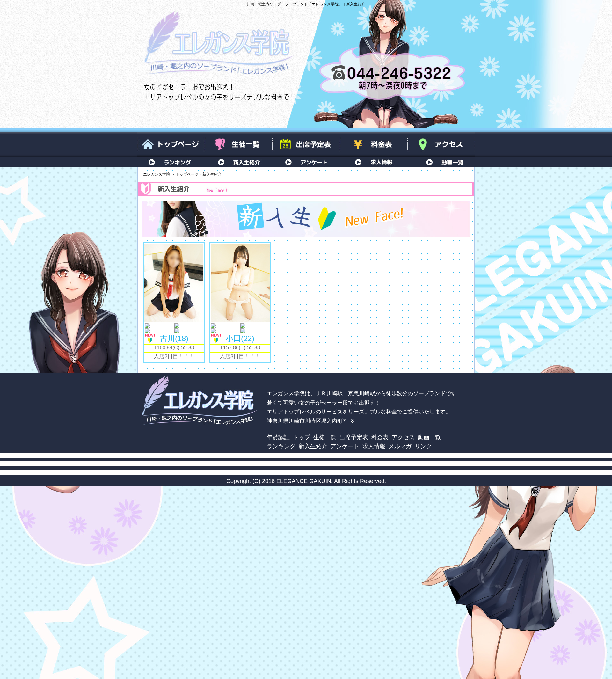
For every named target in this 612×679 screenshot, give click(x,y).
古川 (173, 338)
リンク (423, 446)
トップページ (171, 144)
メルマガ (400, 446)
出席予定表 (306, 144)
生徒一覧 (238, 144)
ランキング (171, 162)
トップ (301, 437)
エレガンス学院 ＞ (159, 174)
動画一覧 (441, 162)
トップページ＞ (189, 174)
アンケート (306, 162)
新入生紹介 (238, 162)
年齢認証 (278, 437)
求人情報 (373, 162)
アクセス (441, 144)
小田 (239, 338)
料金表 (373, 144)
